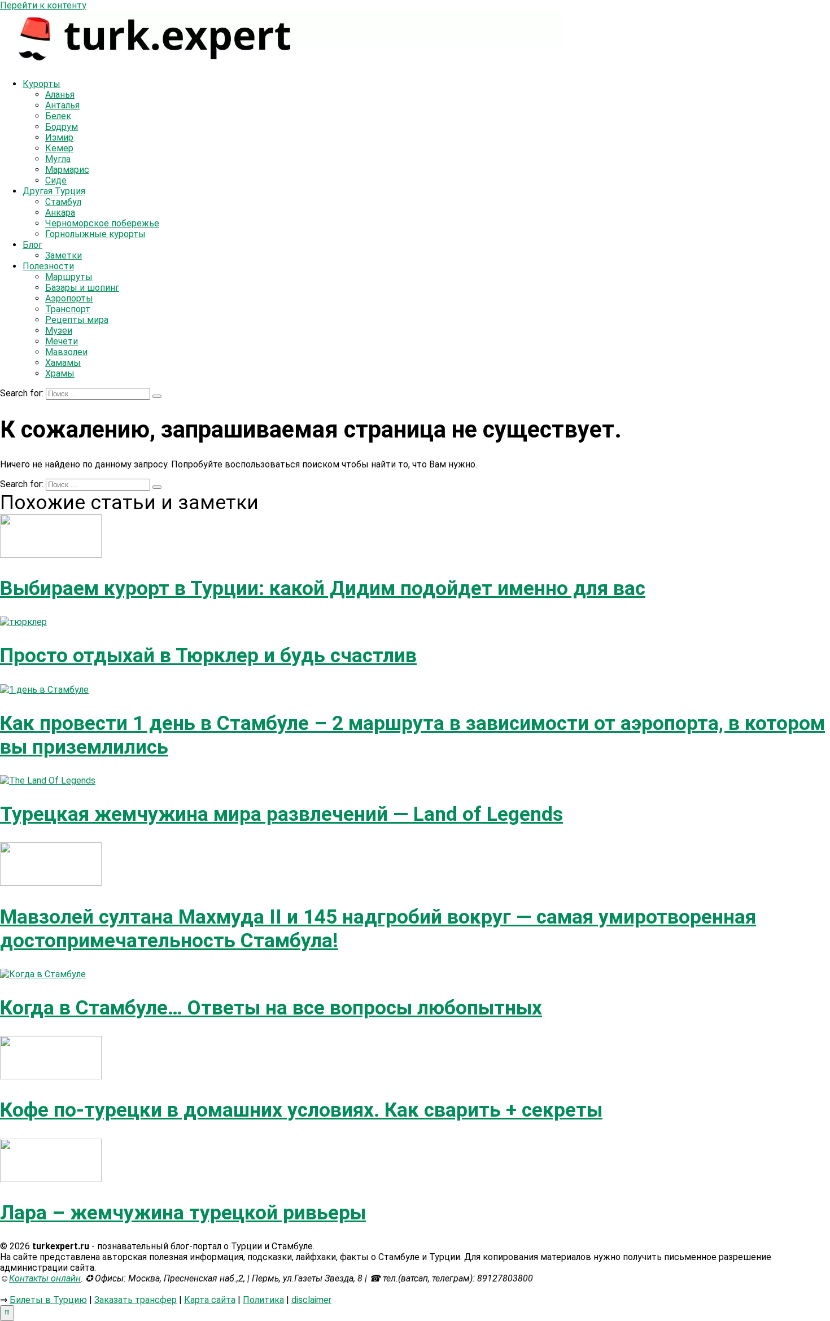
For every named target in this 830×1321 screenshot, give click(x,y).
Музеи (58, 330)
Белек (58, 116)
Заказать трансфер (135, 1299)
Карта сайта (209, 1299)
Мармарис (67, 169)
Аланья (60, 94)
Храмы (60, 373)
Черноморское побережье (102, 223)
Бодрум (61, 126)
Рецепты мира (76, 319)
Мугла (58, 159)
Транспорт (67, 309)
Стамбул (63, 201)
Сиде (56, 180)
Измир (59, 137)
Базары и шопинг (82, 287)
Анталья (62, 105)
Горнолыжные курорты (95, 234)
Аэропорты (69, 298)
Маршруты (69, 277)
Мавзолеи (66, 352)
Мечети (61, 341)
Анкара (60, 212)
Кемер (59, 148)
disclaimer (311, 1299)
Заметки (63, 255)
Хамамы (63, 362)
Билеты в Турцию (48, 1299)
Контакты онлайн (45, 1278)
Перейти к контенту (43, 5)
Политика (263, 1299)
